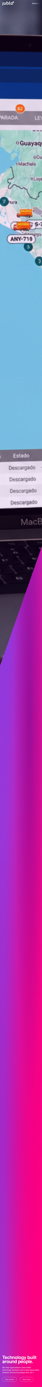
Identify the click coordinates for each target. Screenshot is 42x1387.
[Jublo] (8, 3)
